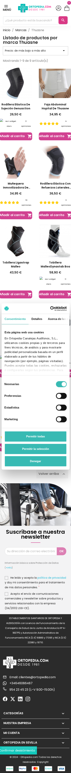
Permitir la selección (35, 448)
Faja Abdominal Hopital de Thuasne (55, 106)
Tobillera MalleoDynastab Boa (55, 264)
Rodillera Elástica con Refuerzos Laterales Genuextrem (55, 186)
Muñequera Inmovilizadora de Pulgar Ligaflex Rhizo (15, 186)
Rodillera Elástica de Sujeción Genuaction (15, 106)
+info (9, 567)
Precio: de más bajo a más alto (35, 50)
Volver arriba (52, 474)
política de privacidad (51, 578)
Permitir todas (35, 436)
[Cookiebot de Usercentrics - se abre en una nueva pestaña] (50, 308)
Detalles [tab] (36, 318)
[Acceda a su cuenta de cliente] (58, 8)
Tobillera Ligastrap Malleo (15, 264)
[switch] (61, 396)
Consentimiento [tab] (15, 318)
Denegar (35, 461)
